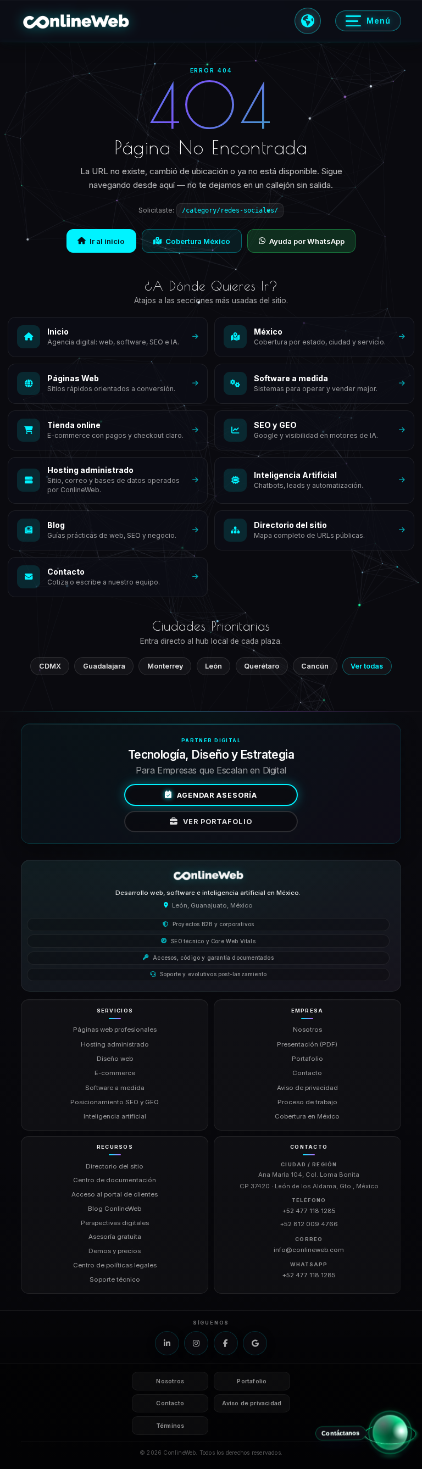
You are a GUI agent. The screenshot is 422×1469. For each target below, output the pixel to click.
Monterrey (165, 666)
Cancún (315, 666)
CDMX (50, 666)
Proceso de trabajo (307, 1102)
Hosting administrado (115, 1044)
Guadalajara (104, 666)
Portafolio (307, 1058)
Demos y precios (114, 1251)
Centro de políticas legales (115, 1265)
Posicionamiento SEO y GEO (114, 1102)
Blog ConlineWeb (114, 1208)
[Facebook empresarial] (226, 1343)
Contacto (307, 1073)
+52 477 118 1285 (309, 1211)
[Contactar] (390, 1427)
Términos (170, 1425)
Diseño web (115, 1058)
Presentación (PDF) (307, 1044)
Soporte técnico (115, 1279)
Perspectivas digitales (115, 1223)
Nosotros (307, 1029)
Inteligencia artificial (115, 1116)
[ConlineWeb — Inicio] (208, 875)
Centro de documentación (114, 1180)
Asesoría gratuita (114, 1236)
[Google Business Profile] (255, 1343)
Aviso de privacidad (307, 1088)
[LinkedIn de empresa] (167, 1343)
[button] (76, 21)
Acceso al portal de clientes (114, 1194)
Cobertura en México (307, 1116)
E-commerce (115, 1073)
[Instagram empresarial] (196, 1343)
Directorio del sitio (114, 1166)
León (213, 666)
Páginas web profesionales (115, 1029)
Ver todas (367, 666)
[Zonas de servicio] (308, 21)
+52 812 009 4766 (309, 1224)
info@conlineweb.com (309, 1250)
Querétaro (261, 666)
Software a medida (115, 1088)
